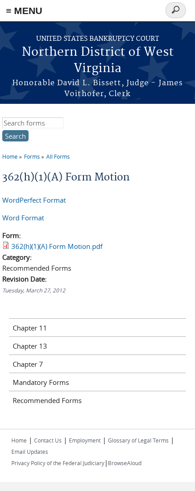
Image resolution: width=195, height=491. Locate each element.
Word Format (23, 217)
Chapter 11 (30, 327)
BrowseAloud (124, 463)
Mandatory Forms (41, 382)
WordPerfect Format (34, 199)
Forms (32, 156)
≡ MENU (24, 10)
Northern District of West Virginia (98, 60)
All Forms (58, 156)
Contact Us (48, 440)
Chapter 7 (28, 364)
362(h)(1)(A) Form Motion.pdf (56, 246)
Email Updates (29, 451)
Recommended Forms (47, 400)
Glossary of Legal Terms (138, 440)
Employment (85, 440)
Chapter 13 (30, 345)
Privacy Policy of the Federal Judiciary (57, 463)
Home (10, 156)
